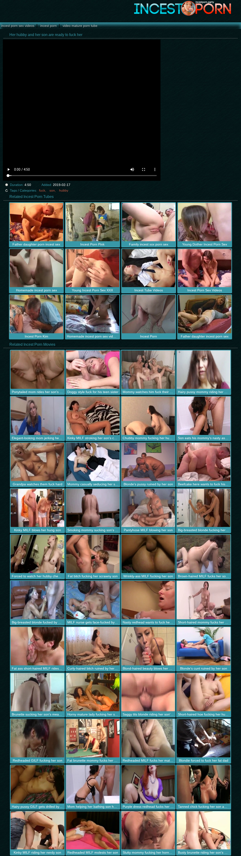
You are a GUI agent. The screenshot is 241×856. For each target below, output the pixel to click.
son (52, 190)
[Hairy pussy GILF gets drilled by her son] (37, 784)
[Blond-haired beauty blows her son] (148, 646)
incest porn (48, 26)
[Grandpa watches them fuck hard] (37, 462)
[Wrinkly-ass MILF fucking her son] (148, 554)
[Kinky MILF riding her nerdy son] (37, 830)
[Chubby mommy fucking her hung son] (148, 416)
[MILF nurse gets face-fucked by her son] (93, 600)
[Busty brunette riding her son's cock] (203, 830)
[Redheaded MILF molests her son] (93, 830)
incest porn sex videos (17, 26)
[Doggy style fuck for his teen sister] (93, 369)
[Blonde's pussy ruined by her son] (148, 462)
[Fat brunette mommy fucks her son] (93, 738)
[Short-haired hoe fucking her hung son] (203, 692)
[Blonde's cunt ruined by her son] (203, 646)
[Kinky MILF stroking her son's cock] (93, 416)
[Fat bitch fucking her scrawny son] (93, 554)
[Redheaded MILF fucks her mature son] (148, 738)
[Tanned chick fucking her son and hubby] (203, 784)
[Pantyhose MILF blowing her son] (148, 508)
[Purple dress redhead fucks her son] (148, 784)
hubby (63, 190)
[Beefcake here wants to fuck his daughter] (203, 462)
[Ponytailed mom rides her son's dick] (37, 369)
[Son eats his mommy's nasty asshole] (203, 416)
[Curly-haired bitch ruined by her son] (93, 646)
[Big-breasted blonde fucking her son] (203, 508)
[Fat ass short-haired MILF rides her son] (37, 646)
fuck (42, 190)
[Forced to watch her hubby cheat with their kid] (37, 554)
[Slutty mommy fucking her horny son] (148, 830)
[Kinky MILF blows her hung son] (37, 508)
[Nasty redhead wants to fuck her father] (148, 600)
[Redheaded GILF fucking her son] (37, 738)
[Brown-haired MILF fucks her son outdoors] (203, 554)
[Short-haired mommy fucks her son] (203, 600)
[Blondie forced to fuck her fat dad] (203, 738)
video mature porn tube (80, 26)
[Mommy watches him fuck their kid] (148, 369)
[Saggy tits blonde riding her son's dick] (148, 692)
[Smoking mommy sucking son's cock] (93, 508)
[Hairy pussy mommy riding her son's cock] (203, 369)
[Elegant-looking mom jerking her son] (37, 416)
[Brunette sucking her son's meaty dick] (37, 692)
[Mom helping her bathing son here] (93, 784)
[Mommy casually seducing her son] (93, 462)
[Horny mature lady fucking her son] (93, 692)
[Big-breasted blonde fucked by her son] (37, 600)
